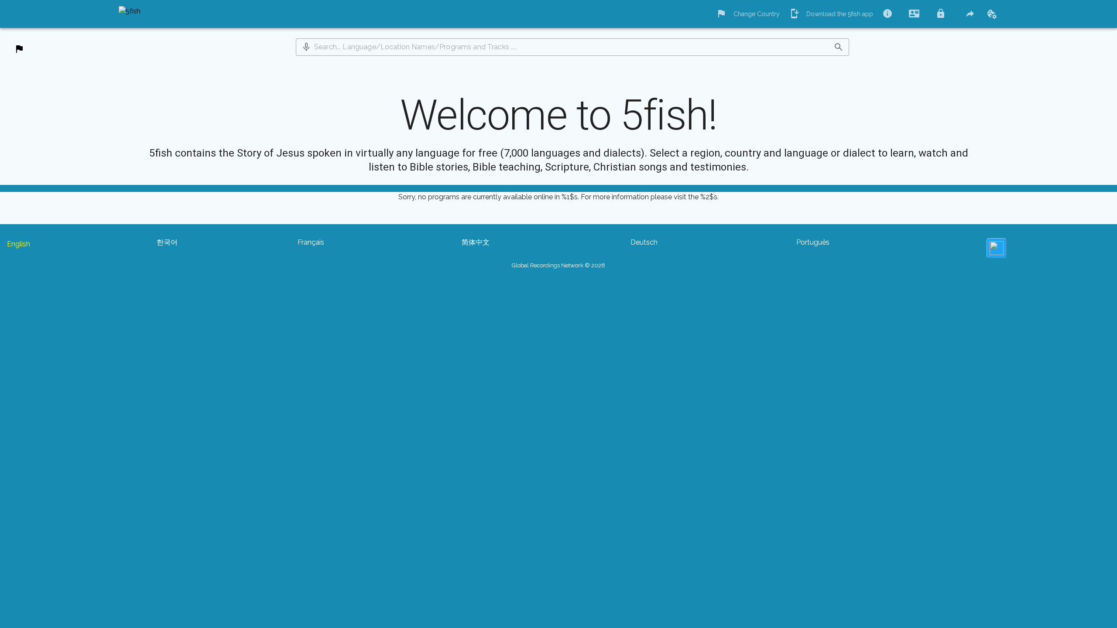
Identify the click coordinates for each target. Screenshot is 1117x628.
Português (812, 242)
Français (311, 242)
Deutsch (644, 242)
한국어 (167, 242)
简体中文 (476, 242)
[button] (306, 47)
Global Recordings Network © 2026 (558, 265)
